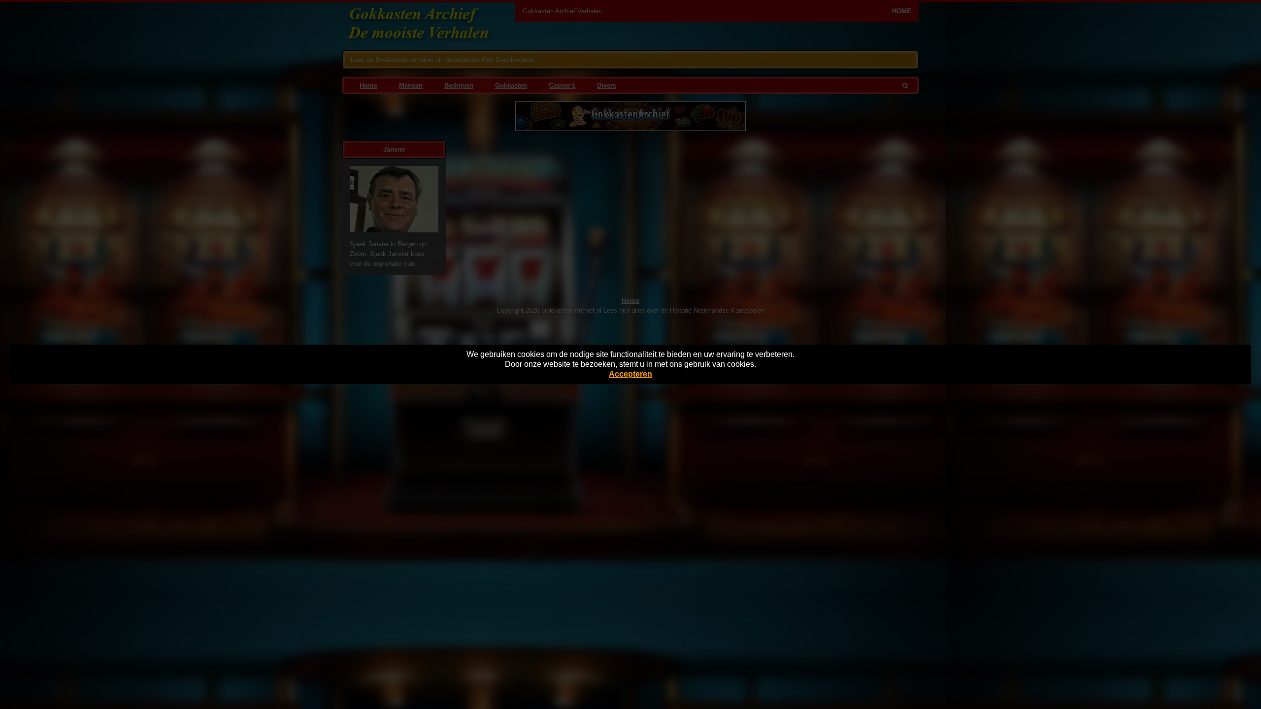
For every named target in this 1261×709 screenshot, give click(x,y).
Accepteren (630, 374)
